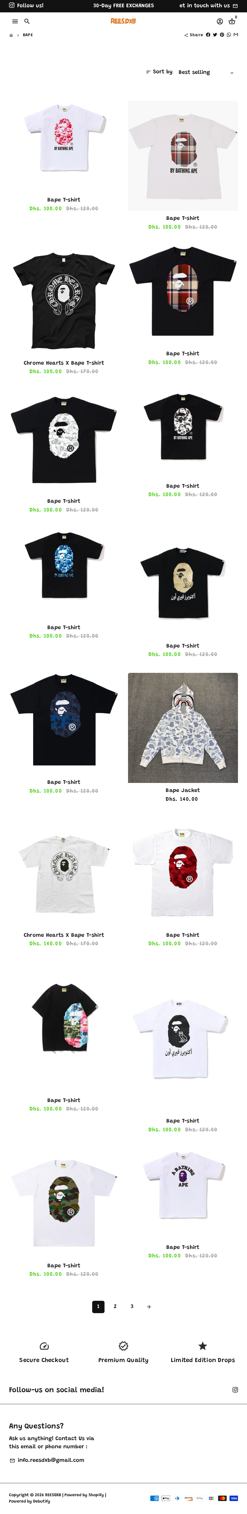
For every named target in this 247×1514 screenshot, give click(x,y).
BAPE (28, 35)
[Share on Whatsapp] (229, 35)
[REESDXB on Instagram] (11, 6)
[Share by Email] (236, 35)
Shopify (96, 1495)
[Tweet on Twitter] (215, 35)
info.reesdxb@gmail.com (47, 1460)
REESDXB (53, 1495)
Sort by (159, 72)
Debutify (41, 1502)
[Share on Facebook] (208, 35)
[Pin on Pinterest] (222, 35)
